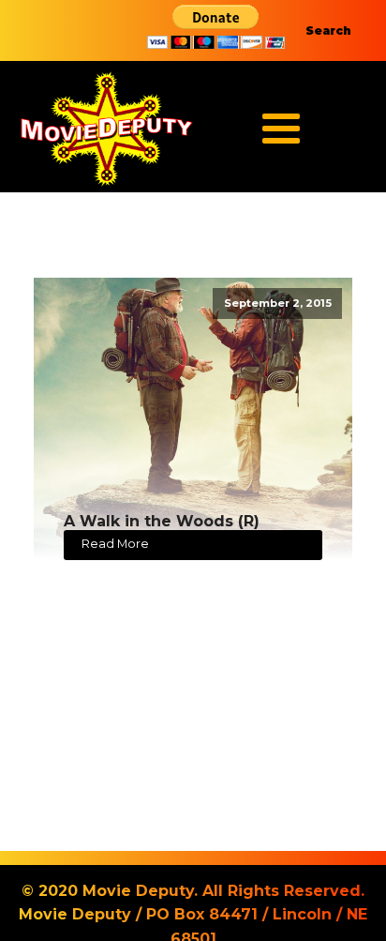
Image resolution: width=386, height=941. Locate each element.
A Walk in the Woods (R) (162, 521)
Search (328, 30)
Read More (115, 544)
